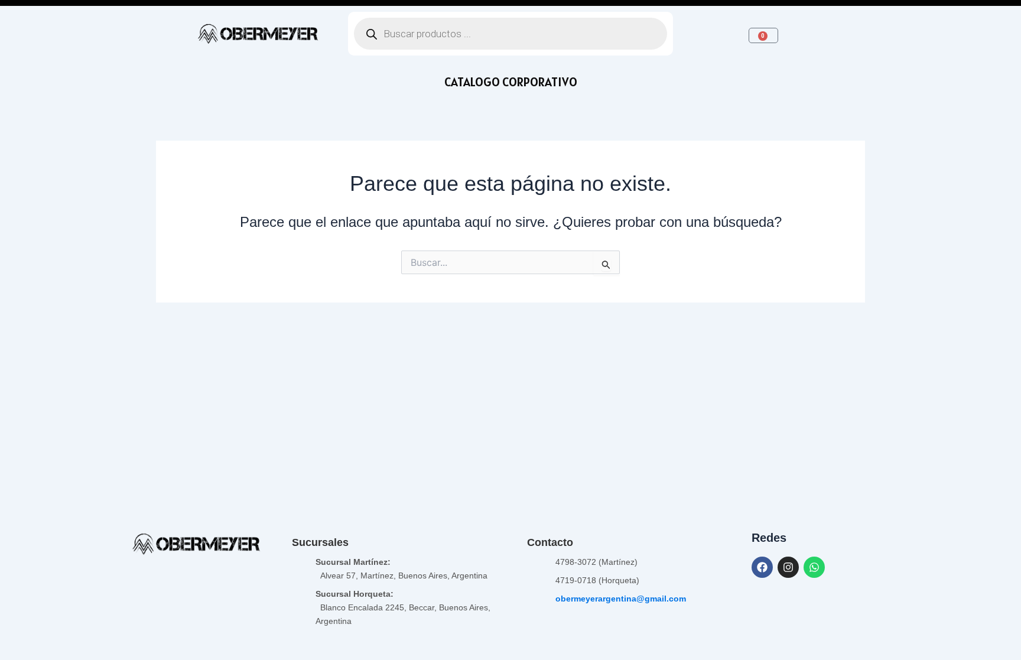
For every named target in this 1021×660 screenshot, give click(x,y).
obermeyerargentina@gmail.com (620, 598)
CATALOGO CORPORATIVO (510, 82)
